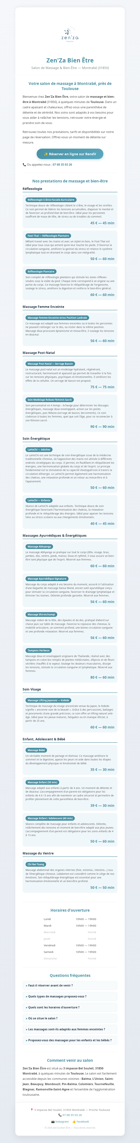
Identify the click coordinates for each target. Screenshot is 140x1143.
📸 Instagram (60, 1121)
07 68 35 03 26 (62, 165)
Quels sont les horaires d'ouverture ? (53, 1007)
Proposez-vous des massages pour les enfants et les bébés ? (70, 1040)
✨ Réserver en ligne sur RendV (70, 154)
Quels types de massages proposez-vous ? (57, 996)
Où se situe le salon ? (42, 1018)
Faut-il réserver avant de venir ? (50, 985)
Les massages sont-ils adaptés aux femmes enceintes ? (66, 1029)
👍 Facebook (80, 1121)
